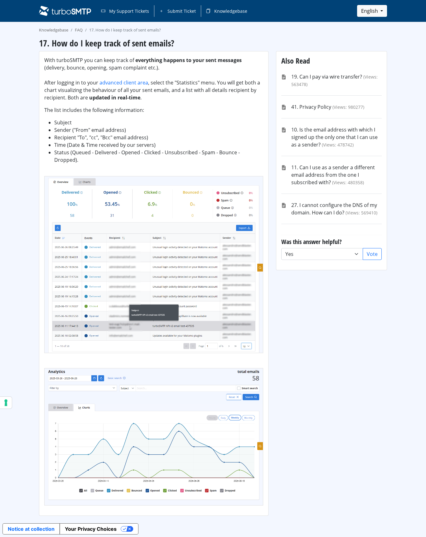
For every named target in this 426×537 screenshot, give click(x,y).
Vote (372, 254)
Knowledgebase (230, 11)
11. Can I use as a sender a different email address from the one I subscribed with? (333, 175)
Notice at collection (31, 529)
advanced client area (123, 82)
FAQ (79, 30)
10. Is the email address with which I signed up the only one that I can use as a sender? (334, 137)
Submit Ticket (181, 11)
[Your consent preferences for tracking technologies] (6, 403)
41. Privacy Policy (311, 106)
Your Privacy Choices (91, 529)
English (370, 10)
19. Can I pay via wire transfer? (326, 76)
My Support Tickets (128, 11)
